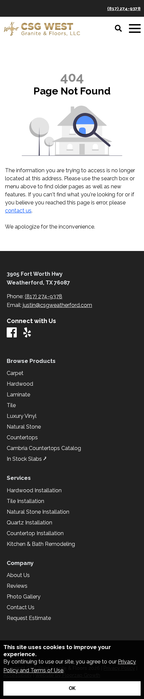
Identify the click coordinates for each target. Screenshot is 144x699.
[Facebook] (12, 332)
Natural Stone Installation (38, 512)
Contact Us (20, 607)
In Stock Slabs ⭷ (27, 459)
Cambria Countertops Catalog (44, 448)
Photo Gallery (24, 596)
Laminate (18, 394)
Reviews (17, 586)
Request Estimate (29, 618)
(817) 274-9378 (124, 8)
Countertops (22, 437)
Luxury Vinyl (22, 416)
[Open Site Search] (118, 29)
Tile (11, 405)
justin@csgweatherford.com (57, 305)
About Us (18, 575)
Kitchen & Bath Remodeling (41, 544)
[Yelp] (27, 332)
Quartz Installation (29, 522)
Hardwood (20, 384)
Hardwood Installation (34, 490)
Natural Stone (24, 427)
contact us (18, 210)
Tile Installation (25, 501)
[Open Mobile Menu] (135, 28)
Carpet (15, 373)
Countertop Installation (35, 533)
